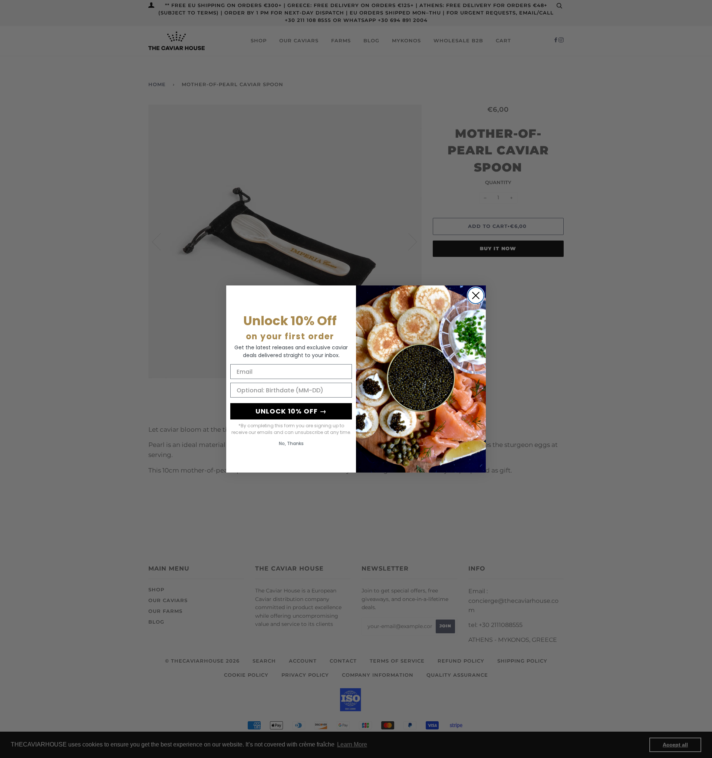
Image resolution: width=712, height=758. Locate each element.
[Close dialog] (476, 295)
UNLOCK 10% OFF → (291, 411)
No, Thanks (291, 443)
